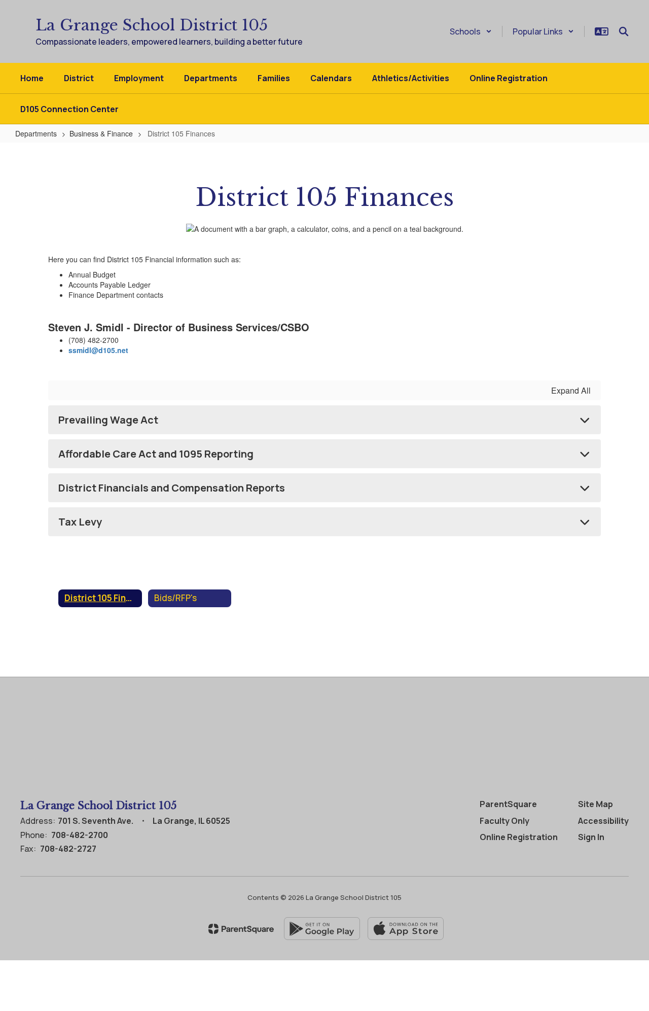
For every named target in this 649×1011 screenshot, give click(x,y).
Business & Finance (101, 133)
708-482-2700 (79, 835)
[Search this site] (624, 31)
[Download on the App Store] (406, 928)
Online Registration (519, 837)
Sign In (591, 837)
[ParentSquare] (241, 928)
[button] (471, 31)
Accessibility (603, 820)
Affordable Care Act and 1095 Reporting (156, 454)
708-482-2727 (68, 848)
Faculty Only (504, 820)
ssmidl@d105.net (99, 350)
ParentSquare (508, 804)
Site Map (595, 804)
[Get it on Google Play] (322, 928)
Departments (36, 133)
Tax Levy (80, 522)
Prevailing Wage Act (108, 420)
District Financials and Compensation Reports (171, 488)
